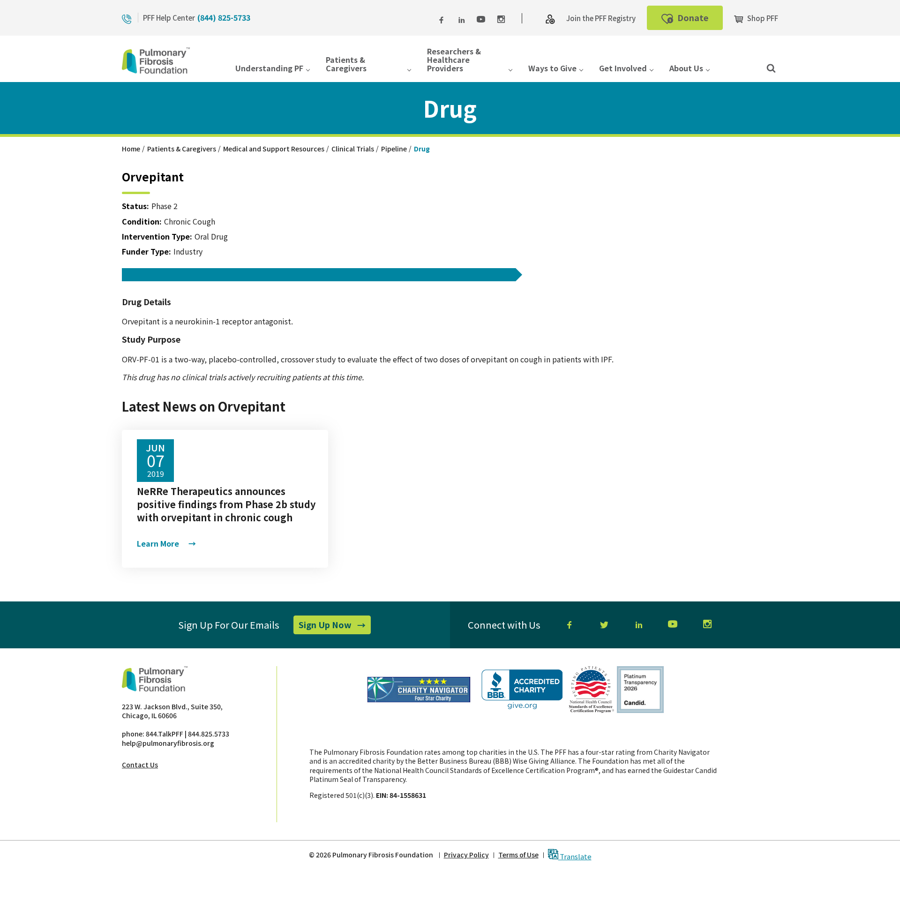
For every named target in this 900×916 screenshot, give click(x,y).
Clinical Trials (352, 148)
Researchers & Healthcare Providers (454, 60)
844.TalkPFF (164, 733)
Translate (575, 855)
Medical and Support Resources (273, 148)
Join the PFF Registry (601, 18)
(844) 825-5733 (223, 17)
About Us (686, 69)
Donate (699, 20)
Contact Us (140, 764)
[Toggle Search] (771, 67)
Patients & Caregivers (346, 64)
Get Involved (623, 69)
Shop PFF (762, 18)
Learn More (166, 543)
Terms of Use (518, 855)
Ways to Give (552, 69)
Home (131, 148)
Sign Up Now (335, 626)
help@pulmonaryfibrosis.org (168, 743)
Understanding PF (269, 69)
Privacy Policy (466, 855)
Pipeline (394, 148)
